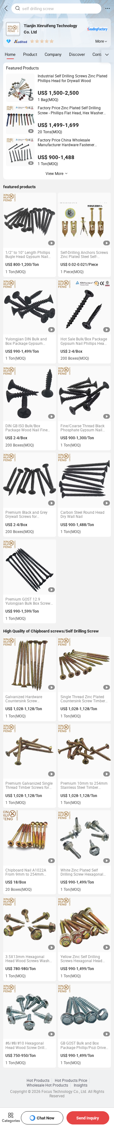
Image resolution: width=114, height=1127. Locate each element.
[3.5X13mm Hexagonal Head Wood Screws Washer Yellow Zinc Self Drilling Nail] (29, 924)
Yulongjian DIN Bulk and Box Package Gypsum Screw (26, 341)
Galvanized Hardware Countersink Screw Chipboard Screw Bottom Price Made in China (26, 699)
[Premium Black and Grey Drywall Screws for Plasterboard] (29, 480)
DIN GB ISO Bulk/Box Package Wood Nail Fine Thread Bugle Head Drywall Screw (28, 428)
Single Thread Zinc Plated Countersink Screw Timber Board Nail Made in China (82, 699)
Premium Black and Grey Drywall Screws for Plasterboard (26, 514)
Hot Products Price (71, 1080)
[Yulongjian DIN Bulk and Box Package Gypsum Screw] (29, 306)
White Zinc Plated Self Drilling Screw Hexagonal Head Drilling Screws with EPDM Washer (82, 872)
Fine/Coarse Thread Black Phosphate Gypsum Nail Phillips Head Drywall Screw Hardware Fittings (84, 428)
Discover (77, 54)
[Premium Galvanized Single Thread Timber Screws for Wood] (29, 751)
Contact (99, 54)
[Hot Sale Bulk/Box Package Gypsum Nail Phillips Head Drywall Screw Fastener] (84, 306)
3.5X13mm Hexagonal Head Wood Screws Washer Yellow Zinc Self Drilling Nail (29, 959)
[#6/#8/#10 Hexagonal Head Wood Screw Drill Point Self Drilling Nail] (29, 1011)
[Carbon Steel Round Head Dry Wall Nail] (84, 480)
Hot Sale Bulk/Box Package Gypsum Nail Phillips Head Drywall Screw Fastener (83, 341)
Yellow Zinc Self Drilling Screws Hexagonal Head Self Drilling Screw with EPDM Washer (81, 959)
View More (54, 173)
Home (10, 54)
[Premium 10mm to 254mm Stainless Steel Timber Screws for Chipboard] (84, 751)
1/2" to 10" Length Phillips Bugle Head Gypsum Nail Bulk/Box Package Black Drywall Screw (27, 254)
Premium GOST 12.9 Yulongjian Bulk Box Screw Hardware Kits (27, 601)
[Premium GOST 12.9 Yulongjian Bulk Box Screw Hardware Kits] (29, 567)
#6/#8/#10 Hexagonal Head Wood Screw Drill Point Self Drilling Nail (24, 1045)
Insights (80, 1085)
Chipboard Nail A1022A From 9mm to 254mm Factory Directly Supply (25, 872)
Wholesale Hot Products (47, 1085)
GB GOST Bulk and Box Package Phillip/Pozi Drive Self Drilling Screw (83, 1045)
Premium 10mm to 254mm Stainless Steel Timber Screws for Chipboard (84, 785)
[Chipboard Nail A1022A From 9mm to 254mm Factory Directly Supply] (29, 838)
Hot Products (38, 1080)
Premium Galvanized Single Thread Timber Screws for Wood (29, 785)
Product (30, 54)
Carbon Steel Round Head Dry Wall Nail (82, 514)
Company (53, 54)
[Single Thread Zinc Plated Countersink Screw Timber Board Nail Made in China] (84, 664)
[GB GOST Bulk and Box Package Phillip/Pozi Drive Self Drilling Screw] (84, 1011)
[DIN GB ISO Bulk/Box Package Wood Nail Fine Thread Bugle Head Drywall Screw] (29, 393)
